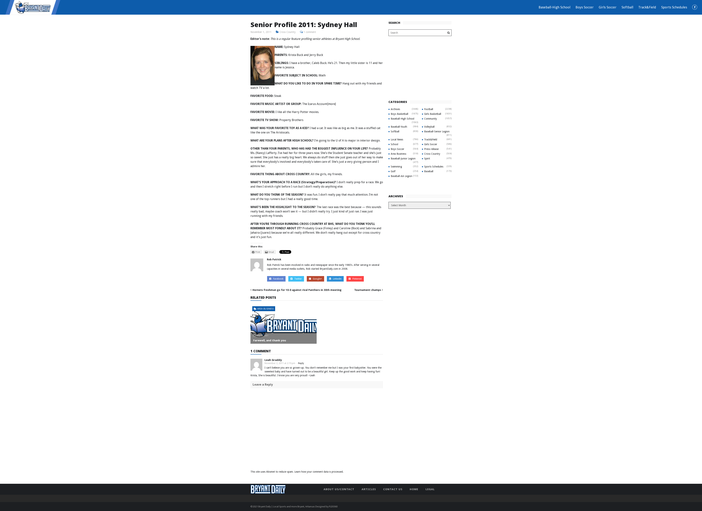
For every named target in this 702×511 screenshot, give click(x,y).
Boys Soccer (584, 7)
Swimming (396, 166)
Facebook (278, 279)
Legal (430, 489)
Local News (397, 139)
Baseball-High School (554, 7)
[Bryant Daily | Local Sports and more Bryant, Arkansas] (32, 7)
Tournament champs (367, 290)
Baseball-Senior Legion (437, 131)
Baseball (428, 171)
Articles (369, 489)
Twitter (298, 279)
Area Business (265, 308)
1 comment (309, 32)
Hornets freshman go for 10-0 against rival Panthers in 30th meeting (296, 290)
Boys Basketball (399, 113)
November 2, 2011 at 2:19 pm (280, 363)
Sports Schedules (674, 7)
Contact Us (392, 489)
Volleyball (429, 126)
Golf (393, 171)
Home (414, 489)
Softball (627, 7)
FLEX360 (333, 506)
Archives (395, 109)
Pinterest (357, 279)
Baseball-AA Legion (401, 176)
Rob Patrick (274, 259)
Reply (301, 363)
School (394, 144)
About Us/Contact (339, 489)
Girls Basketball (432, 113)
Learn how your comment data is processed (318, 471)
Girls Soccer (607, 7)
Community (430, 118)
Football (428, 109)
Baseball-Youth (399, 126)
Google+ (317, 279)
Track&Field (647, 7)
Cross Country (288, 32)
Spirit (427, 158)
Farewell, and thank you (269, 340)
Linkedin (337, 279)
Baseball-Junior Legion (403, 158)
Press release (431, 149)
